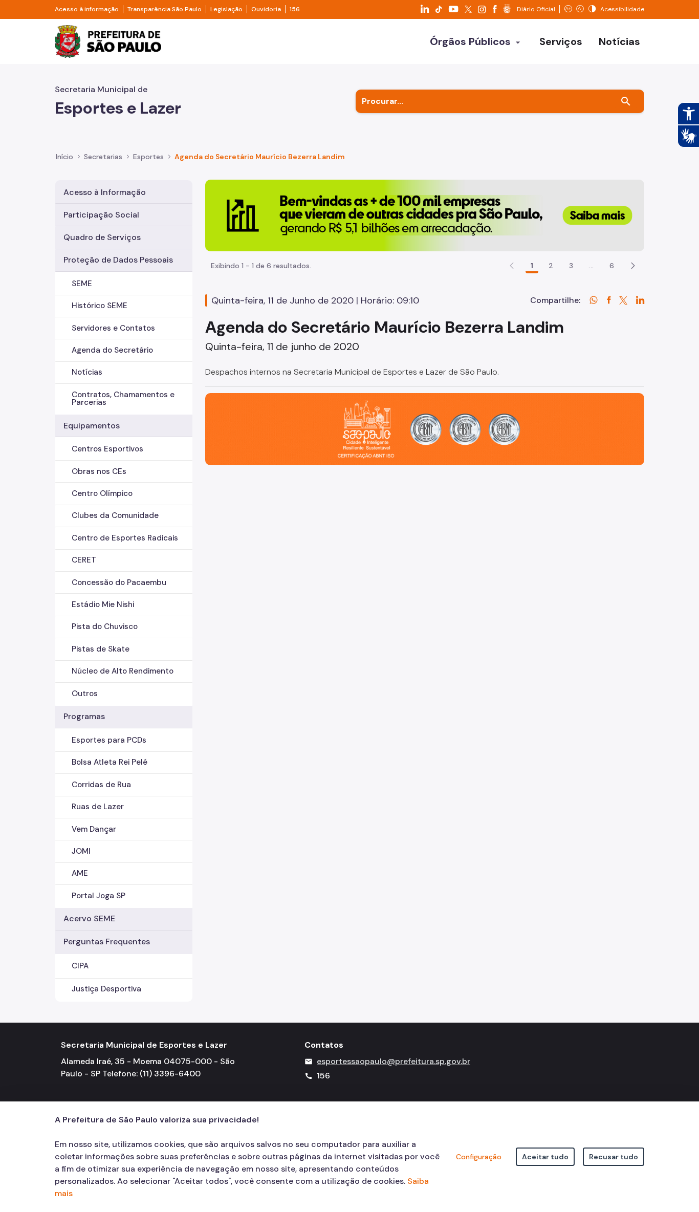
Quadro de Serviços (102, 237)
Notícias (87, 372)
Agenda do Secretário (112, 350)
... (591, 265)
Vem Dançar (94, 829)
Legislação (226, 9)
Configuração (478, 1156)
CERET (84, 560)
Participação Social (101, 214)
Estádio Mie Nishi (103, 604)
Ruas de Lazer (98, 807)
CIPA (80, 966)
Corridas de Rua (101, 785)
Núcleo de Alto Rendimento (122, 671)
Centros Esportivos (107, 449)
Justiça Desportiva (106, 989)
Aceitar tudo (545, 1156)
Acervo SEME (89, 918)
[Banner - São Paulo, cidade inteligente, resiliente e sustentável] (424, 428)
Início (64, 156)
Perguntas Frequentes (106, 941)
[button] (633, 265)
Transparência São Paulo (164, 9)
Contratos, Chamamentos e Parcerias (123, 398)
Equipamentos (91, 425)
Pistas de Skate (100, 649)
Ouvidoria (266, 9)
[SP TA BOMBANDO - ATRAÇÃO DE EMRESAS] (424, 214)
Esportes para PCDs (109, 740)
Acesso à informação (87, 9)
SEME (82, 283)
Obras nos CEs (99, 471)
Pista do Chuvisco (105, 626)
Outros (85, 693)
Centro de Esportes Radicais (125, 538)
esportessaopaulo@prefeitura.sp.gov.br (393, 1061)
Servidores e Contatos (113, 328)
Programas (84, 716)
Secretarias (103, 156)
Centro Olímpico (102, 493)
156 (295, 9)
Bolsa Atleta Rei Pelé (109, 762)
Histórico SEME (99, 305)
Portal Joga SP (98, 896)
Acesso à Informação (104, 192)
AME (80, 873)
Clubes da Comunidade (115, 515)
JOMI (81, 851)
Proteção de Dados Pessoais (118, 259)
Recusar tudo (613, 1156)
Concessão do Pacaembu (119, 582)
